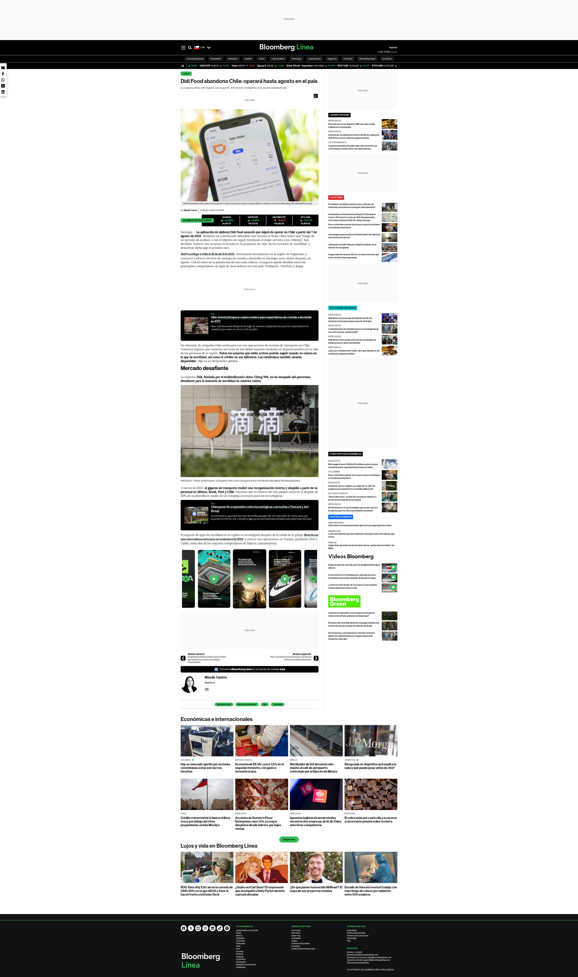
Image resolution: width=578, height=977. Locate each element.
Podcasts (295, 946)
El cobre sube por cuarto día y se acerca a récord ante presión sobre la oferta (371, 819)
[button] (316, 96)
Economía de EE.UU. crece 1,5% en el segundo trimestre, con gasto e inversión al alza (259, 767)
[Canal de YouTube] (198, 928)
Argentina (240, 938)
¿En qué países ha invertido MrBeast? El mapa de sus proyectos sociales (316, 889)
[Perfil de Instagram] (205, 928)
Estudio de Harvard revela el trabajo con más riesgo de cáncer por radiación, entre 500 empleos (371, 890)
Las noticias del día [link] (195, 59)
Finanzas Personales (300, 943)
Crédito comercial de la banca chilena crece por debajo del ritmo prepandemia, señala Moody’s (205, 821)
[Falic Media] (379, 52)
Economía (295, 930)
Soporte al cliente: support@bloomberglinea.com (368, 960)
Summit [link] (248, 59)
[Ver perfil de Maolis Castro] (193, 684)
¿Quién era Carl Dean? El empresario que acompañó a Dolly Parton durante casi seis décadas (260, 890)
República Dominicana (246, 964)
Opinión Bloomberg (340, 517)
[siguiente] (316, 658)
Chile (186, 73)
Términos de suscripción (357, 935)
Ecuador (240, 951)
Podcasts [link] (348, 59)
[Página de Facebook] (184, 928)
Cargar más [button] (289, 839)
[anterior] (183, 658)
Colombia (240, 941)
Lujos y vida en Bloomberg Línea (219, 846)
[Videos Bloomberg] (362, 557)
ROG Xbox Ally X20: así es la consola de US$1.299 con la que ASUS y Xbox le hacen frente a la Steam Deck (207, 890)
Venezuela (240, 943)
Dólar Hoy (295, 935)
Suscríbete (351, 930)
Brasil (238, 933)
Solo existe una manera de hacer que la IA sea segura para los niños (360, 525)
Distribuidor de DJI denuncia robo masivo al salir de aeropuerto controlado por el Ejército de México (313, 767)
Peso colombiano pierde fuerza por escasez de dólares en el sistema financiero (290, 658)
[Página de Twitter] (191, 928)
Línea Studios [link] (315, 59)
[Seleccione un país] (208, 47)
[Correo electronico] (207, 689)
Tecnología (352, 938)
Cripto (294, 941)
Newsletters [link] (215, 59)
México (239, 935)
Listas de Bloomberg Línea (303, 948)
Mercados (296, 933)
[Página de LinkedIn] (213, 928)
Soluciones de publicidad (358, 962)
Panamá (239, 954)
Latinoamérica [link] (278, 59)
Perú (238, 948)
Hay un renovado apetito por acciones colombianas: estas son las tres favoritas (205, 767)
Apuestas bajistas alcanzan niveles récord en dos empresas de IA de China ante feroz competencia (315, 821)
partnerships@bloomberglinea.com (362, 955)
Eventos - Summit (354, 952)
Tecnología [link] (296, 59)
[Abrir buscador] (190, 47)
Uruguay (240, 956)
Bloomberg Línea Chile (247, 704)
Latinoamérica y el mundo (247, 930)
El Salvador (241, 962)
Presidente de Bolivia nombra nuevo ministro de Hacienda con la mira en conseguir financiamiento (207, 659)
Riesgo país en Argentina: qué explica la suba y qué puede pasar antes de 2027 (370, 766)
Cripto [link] (261, 59)
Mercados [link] (233, 59)
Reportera (210, 682)
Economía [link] (387, 59)
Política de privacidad (356, 933)
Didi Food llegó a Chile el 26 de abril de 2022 (208, 254)
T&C (349, 941)
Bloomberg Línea (224, 704)
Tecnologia (277, 704)
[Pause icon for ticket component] (183, 66)
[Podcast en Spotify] (227, 928)
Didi (264, 704)
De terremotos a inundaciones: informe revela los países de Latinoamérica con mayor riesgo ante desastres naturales (351, 636)
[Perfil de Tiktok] (220, 928)
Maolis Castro (190, 210)
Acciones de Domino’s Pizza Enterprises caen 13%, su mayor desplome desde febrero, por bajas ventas (258, 823)
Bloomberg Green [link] (367, 59)
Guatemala (240, 967)
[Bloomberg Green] (362, 601)
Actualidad (296, 938)
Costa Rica (241, 959)
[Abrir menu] (183, 47)
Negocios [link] (332, 59)
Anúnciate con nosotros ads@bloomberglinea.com (369, 957)
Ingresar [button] (393, 47)
